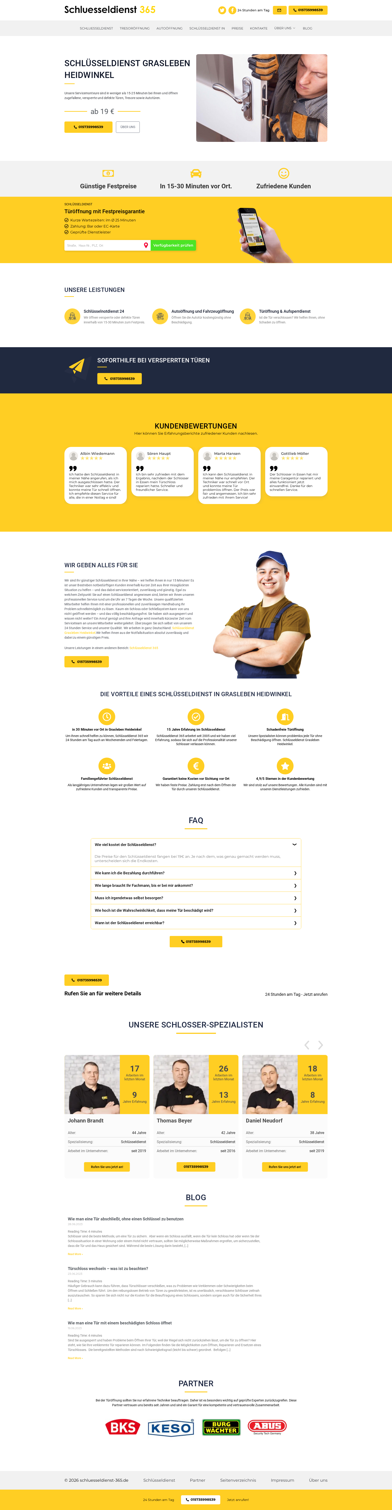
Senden (196, 807)
